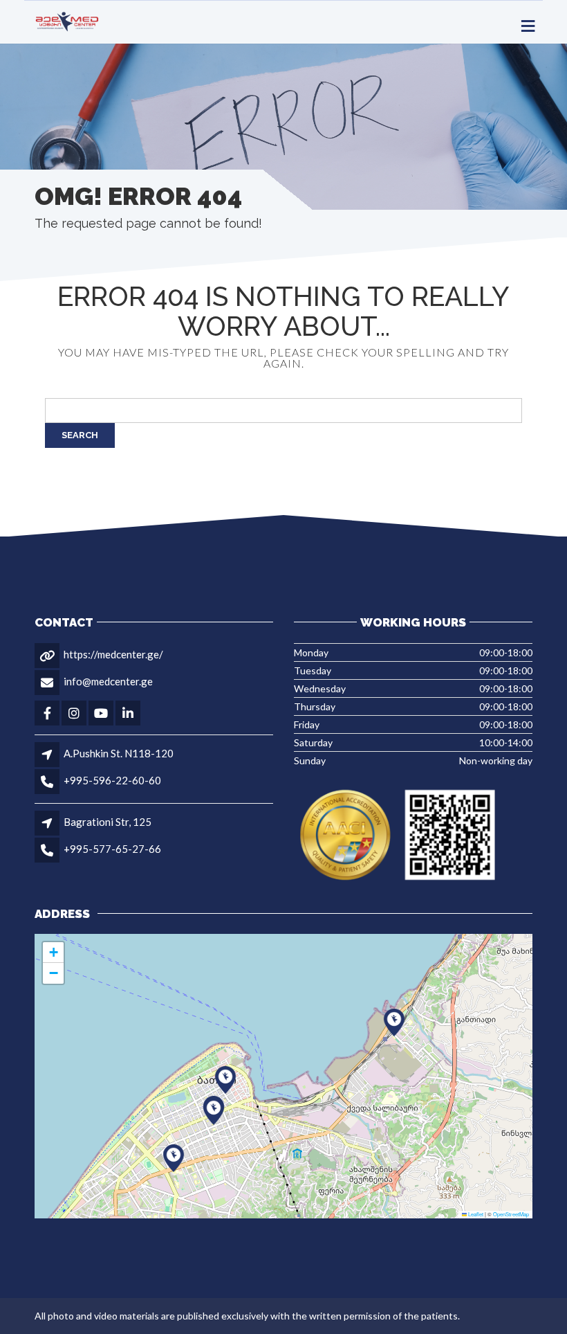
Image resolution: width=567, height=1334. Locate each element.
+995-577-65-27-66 (112, 848)
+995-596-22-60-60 (112, 780)
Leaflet (475, 1214)
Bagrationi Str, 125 (107, 821)
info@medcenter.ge (108, 681)
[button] (213, 1111)
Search (80, 435)
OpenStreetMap (511, 1214)
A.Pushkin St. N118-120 (119, 753)
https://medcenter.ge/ (113, 654)
